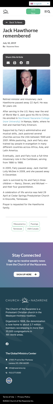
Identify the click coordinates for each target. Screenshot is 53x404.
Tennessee (17, 228)
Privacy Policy (24, 397)
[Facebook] (7, 343)
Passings (34, 224)
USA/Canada (32, 228)
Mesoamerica (19, 224)
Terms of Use (8, 397)
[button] (45, 11)
